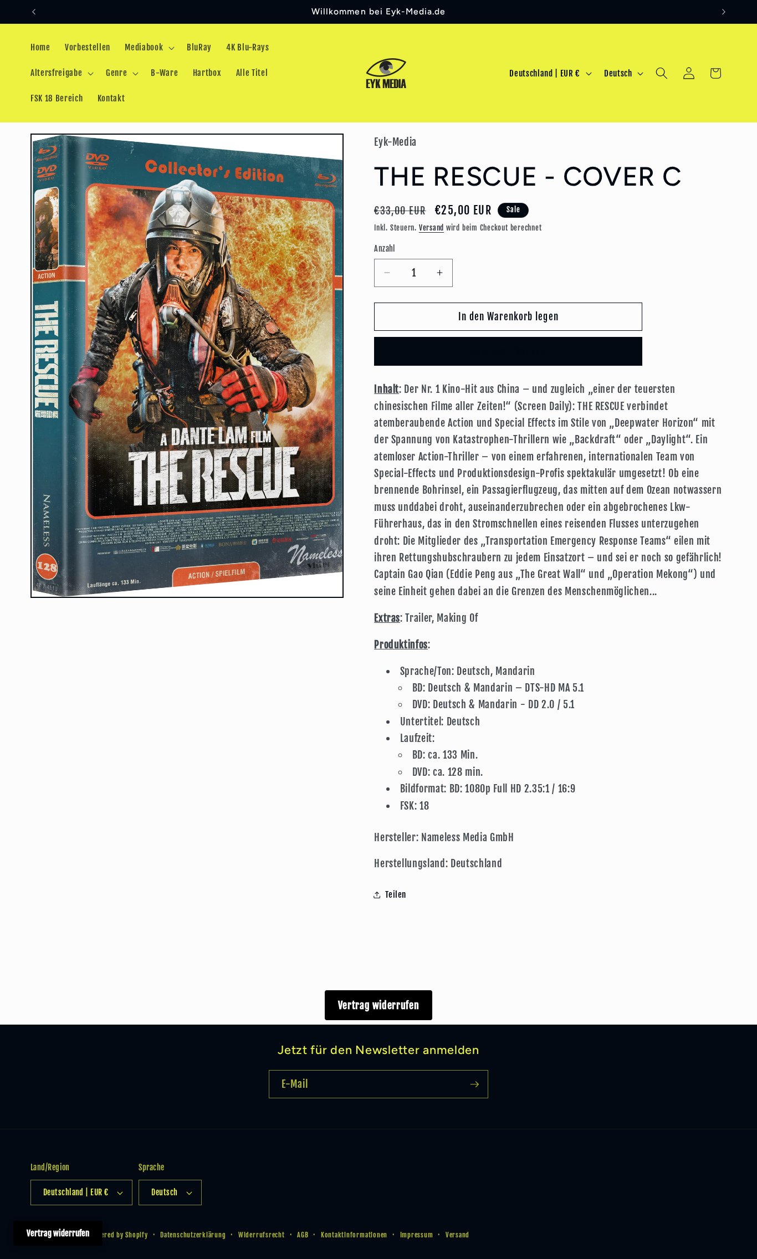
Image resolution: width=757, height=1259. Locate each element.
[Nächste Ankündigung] (724, 11)
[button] (148, 47)
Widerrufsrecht (261, 1235)
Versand (431, 227)
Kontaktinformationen (354, 1235)
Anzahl (385, 249)
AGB (302, 1235)
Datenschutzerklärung (193, 1235)
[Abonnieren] (474, 1084)
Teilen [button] (395, 894)
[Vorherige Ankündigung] (34, 11)
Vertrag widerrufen (379, 1005)
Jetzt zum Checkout (508, 351)
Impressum (416, 1235)
